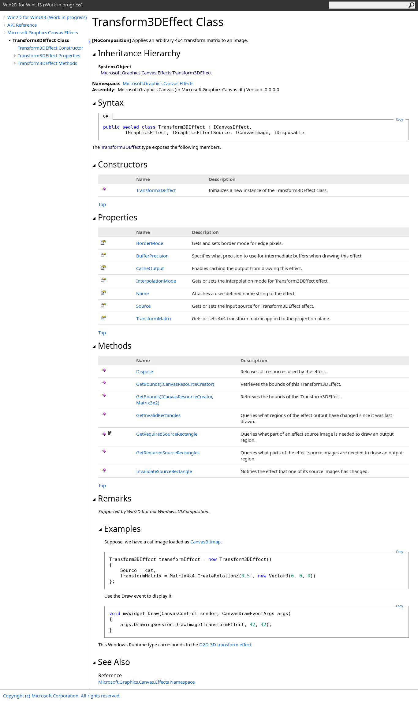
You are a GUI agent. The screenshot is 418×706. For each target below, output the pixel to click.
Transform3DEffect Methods (47, 63)
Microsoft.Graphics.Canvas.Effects (42, 32)
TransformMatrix (154, 318)
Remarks (115, 498)
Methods (115, 345)
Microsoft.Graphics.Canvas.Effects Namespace (146, 682)
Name (142, 293)
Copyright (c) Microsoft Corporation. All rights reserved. (62, 696)
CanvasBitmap (205, 542)
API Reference (22, 25)
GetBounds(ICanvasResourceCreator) (175, 384)
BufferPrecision (152, 256)
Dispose (144, 371)
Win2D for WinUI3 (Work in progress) (47, 17)
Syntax (111, 102)
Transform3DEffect (156, 190)
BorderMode (149, 243)
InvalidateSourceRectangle (164, 471)
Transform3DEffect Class (41, 40)
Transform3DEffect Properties (49, 55)
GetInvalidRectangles (158, 415)
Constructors (122, 164)
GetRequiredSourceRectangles (168, 452)
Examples (122, 528)
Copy (399, 552)
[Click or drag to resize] (90, 41)
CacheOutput (150, 268)
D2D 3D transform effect (225, 644)
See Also (114, 661)
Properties (117, 217)
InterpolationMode (156, 281)
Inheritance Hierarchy (139, 53)
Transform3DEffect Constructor (50, 48)
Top (102, 204)
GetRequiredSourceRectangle (166, 434)
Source (143, 306)
